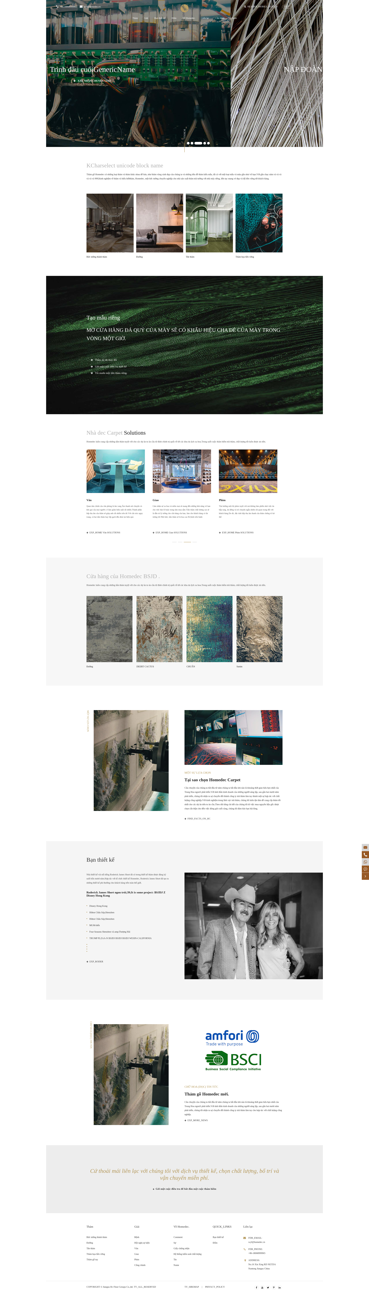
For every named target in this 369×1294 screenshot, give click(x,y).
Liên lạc (205, 18)
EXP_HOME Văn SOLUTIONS (237, 532)
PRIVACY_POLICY (215, 1287)
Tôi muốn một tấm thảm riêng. (110, 373)
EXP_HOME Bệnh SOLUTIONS (105, 532)
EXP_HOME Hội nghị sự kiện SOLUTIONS (176, 532)
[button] (188, 143)
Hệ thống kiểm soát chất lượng (188, 1254)
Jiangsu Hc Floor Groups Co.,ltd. (118, 1287)
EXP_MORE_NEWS (197, 1120)
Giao (136, 1254)
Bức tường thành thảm (96, 1237)
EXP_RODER (96, 961)
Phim (136, 1259)
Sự (175, 1243)
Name (176, 1265)
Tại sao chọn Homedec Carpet (212, 779)
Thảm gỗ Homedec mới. (206, 1094)
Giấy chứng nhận (181, 1248)
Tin (175, 1259)
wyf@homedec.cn (92, 6)
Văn (221, 500)
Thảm (135, 18)
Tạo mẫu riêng (103, 317)
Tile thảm (90, 1248)
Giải (146, 18)
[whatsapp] (365, 861)
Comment (178, 1237)
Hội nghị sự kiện (163, 500)
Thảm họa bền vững (95, 1254)
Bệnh (89, 500)
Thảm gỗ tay (92, 1259)
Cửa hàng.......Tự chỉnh (226, 18)
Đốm (174, 18)
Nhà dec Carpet (116, 432)
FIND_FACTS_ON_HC (198, 818)
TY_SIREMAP (191, 1287)
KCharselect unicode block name (124, 165)
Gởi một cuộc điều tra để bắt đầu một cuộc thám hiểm (185, 1188)
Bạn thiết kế (159, 18)
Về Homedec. (189, 18)
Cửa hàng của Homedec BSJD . (123, 576)
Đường (89, 1243)
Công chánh (139, 1265)
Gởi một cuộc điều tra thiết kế (110, 366)
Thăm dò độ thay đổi (105, 359)
